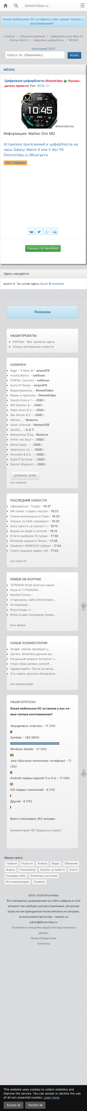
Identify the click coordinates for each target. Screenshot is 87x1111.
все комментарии (21, 684)
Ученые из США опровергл (29, 521)
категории (39, 48)
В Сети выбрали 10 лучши (29, 536)
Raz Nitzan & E (20, 415)
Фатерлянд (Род (21, 434)
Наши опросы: (23, 702)
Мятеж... (16, 420)
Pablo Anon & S (20, 410)
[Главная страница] (5, 6)
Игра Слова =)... (21, 610)
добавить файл (25, 475)
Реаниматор (27, 869)
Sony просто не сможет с (29, 526)
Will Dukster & (19, 405)
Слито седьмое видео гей (29, 550)
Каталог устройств (52, 869)
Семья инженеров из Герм (29, 516)
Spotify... (16, 429)
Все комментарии (17, 881)
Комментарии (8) (22, 830)
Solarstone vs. (20, 449)
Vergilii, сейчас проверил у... (30, 649)
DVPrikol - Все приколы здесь (33, 341)
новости (39, 500)
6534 (40, 85)
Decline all (35, 1105)
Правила (39, 881)
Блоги (73, 869)
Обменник (71, 863)
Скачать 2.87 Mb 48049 (43, 248)
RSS (52, 48)
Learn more (52, 1097)
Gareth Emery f (20, 400)
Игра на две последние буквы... (33, 614)
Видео (56, 863)
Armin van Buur (20, 439)
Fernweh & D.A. (21, 454)
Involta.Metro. (20, 375)
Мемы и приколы (22, 395)
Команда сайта (16, 875)
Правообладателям (43, 938)
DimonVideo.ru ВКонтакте (26, 155)
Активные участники (43, 875)
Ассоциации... (20, 604)
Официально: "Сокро (25, 506)
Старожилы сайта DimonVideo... (33, 599)
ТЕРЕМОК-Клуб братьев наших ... (34, 585)
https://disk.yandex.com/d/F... (31, 664)
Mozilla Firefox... (21, 595)
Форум (10, 869)
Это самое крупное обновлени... (34, 673)
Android (42, 863)
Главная (11, 863)
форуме (34, 579)
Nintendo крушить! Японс (28, 541)
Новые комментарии (28, 643)
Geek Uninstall (20, 425)
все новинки (18, 482)
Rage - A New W (21, 370)
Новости (27, 863)
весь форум (18, 625)
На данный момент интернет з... (33, 659)
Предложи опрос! (48, 830)
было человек (52, 283)
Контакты (43, 943)
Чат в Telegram (15, 162)
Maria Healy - (20, 444)
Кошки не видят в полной (28, 531)
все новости (18, 561)
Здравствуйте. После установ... (33, 668)
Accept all (13, 1105)
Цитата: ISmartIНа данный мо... (32, 654)
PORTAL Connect (22, 380)
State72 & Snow (21, 459)
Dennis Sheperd (21, 464)
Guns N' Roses (21, 385)
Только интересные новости (33, 346)
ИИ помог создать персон (29, 511)
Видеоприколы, (22, 390)
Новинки (18, 364)
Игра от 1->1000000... (25, 590)
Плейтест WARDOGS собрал (30, 545)
